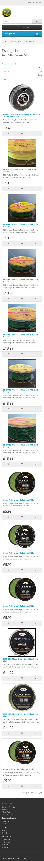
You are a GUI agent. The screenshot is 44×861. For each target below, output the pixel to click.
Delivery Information (9, 807)
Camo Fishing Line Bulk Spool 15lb (18, 769)
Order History (6, 842)
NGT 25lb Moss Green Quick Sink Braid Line (20, 715)
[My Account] (29, 2)
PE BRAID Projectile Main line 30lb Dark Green (20, 280)
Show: (40, 75)
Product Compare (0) (9, 64)
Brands (4, 830)
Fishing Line (30, 41)
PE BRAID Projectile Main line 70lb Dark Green (20, 391)
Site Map (5, 824)
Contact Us (5, 821)
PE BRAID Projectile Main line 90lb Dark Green (20, 446)
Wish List (5, 845)
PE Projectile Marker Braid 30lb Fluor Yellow (20, 170)
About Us (5, 809)
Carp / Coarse (16, 41)
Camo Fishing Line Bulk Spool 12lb (18, 553)
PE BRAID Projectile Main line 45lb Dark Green (20, 335)
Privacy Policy (6, 812)
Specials (4, 833)
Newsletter (5, 847)
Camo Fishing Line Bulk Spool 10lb (18, 500)
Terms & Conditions (9, 814)
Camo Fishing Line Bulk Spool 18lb (18, 606)
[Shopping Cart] (37, 2)
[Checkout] (40, 2)
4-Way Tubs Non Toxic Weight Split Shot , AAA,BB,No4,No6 (22, 115)
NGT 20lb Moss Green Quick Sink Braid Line (20, 660)
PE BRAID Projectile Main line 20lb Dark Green (20, 225)
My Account (6, 840)
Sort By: (39, 68)
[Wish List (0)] (33, 2)
